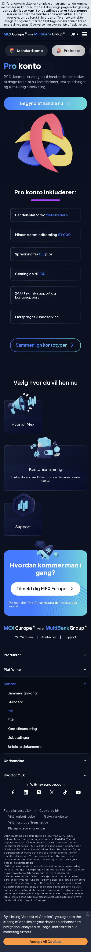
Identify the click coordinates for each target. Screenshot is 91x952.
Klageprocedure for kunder (26, 828)
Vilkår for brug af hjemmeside (28, 822)
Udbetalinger (18, 737)
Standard (15, 702)
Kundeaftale (25, 862)
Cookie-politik (49, 810)
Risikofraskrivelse (56, 816)
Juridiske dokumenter (25, 747)
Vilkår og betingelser (22, 816)
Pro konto (72, 50)
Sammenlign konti (22, 693)
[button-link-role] (45, 103)
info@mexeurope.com (45, 784)
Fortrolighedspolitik (17, 810)
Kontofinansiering (22, 729)
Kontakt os (49, 637)
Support (70, 637)
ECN (11, 720)
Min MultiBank (24, 637)
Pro (10, 711)
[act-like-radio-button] (74, 34)
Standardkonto (30, 50)
